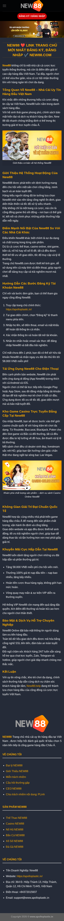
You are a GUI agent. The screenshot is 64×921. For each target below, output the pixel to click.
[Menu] (4, 6)
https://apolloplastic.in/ (19, 309)
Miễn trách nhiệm (16, 777)
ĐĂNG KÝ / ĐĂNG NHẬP (32, 16)
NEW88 (7, 736)
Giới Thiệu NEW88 (17, 771)
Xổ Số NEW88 (14, 841)
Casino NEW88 (15, 823)
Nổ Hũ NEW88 (14, 829)
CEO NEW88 (13, 788)
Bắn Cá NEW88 (15, 835)
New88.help (34, 686)
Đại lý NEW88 (14, 765)
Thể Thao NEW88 (16, 817)
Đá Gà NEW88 (14, 846)
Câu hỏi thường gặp (18, 782)
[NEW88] (32, 6)
